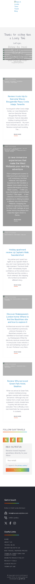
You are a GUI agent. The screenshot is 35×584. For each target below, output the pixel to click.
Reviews (14, 82)
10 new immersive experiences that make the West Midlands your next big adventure (17, 163)
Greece (13, 366)
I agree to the (18, 465)
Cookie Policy (10, 563)
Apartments (8, 234)
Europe (19, 81)
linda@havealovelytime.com (18, 513)
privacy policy (22, 465)
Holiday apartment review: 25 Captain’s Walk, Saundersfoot (17, 252)
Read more (17, 134)
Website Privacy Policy (14, 558)
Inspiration (21, 150)
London (7, 300)
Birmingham (17, 148)
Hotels (7, 82)
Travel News (9, 151)
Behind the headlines (12, 299)
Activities (8, 148)
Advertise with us (12, 548)
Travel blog (9, 545)
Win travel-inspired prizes (15, 550)
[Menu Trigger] (4, 5)
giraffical (22, 578)
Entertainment (10, 150)
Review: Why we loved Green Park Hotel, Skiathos (17, 384)
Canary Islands (10, 81)
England (15, 149)
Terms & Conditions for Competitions (14, 554)
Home (6, 539)
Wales (23, 234)
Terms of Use (10, 566)
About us (8, 542)
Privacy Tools (10, 560)
